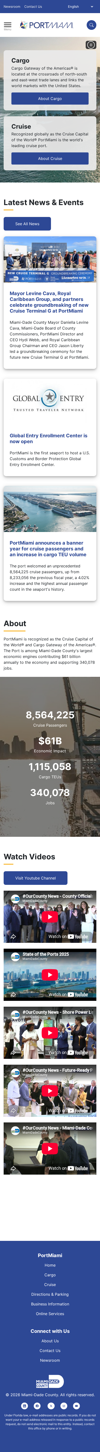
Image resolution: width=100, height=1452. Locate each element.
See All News (27, 223)
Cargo (50, 1274)
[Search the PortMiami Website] (91, 25)
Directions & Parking (50, 1294)
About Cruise (50, 158)
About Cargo (50, 98)
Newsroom (12, 6)
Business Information (50, 1304)
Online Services (50, 1313)
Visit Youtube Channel (35, 878)
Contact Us (33, 6)
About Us (50, 1340)
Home (50, 1265)
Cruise (50, 1284)
